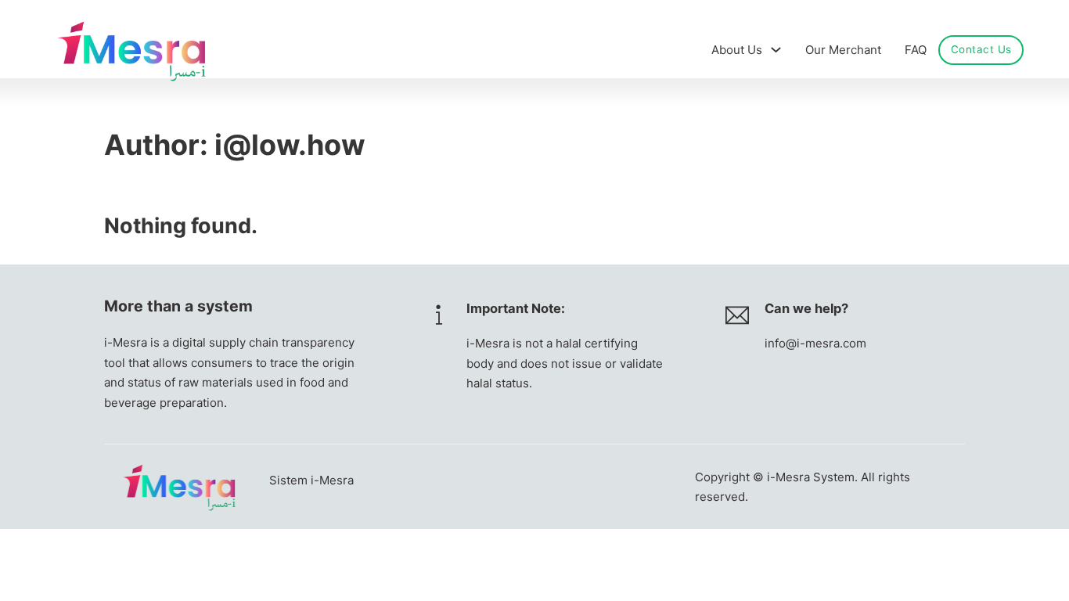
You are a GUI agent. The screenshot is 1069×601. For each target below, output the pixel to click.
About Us (736, 49)
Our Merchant (843, 49)
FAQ (916, 49)
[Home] (131, 50)
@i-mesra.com (826, 343)
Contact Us (981, 49)
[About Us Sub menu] (776, 50)
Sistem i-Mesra (311, 480)
